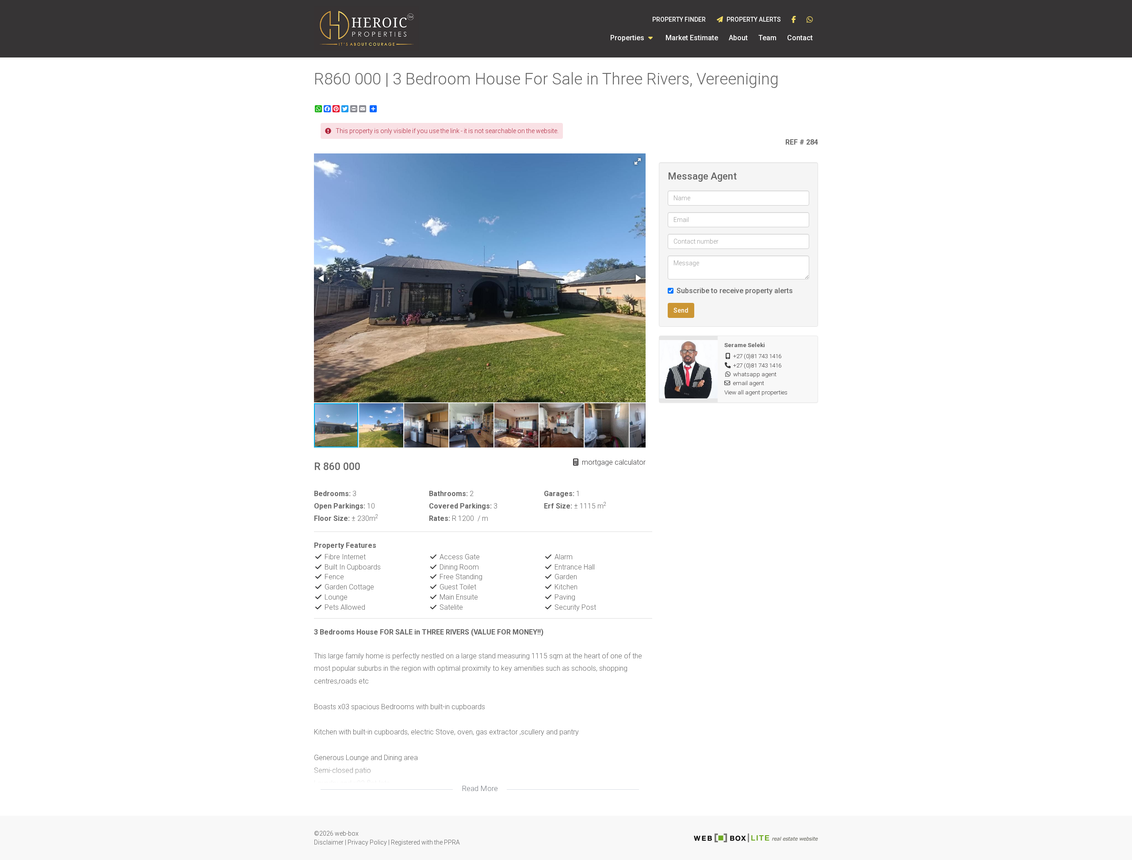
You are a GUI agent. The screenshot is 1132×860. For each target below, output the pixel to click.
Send (680, 310)
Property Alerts (752, 19)
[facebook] (793, 20)
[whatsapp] (809, 20)
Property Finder (679, 19)
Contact (800, 38)
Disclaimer (329, 842)
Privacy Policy (367, 842)
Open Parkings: (339, 506)
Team (767, 38)
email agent (748, 382)
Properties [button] (628, 38)
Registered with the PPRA (425, 842)
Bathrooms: (448, 493)
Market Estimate (691, 38)
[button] (638, 161)
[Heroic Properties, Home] (366, 29)
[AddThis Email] (363, 108)
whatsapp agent (754, 374)
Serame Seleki (744, 344)
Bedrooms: (332, 493)
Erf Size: (558, 506)
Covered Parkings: (460, 506)
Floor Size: (332, 518)
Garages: (559, 493)
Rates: (439, 518)
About (738, 38)
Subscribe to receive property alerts (735, 291)
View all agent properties (756, 392)
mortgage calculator (613, 462)
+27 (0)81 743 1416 (757, 355)
